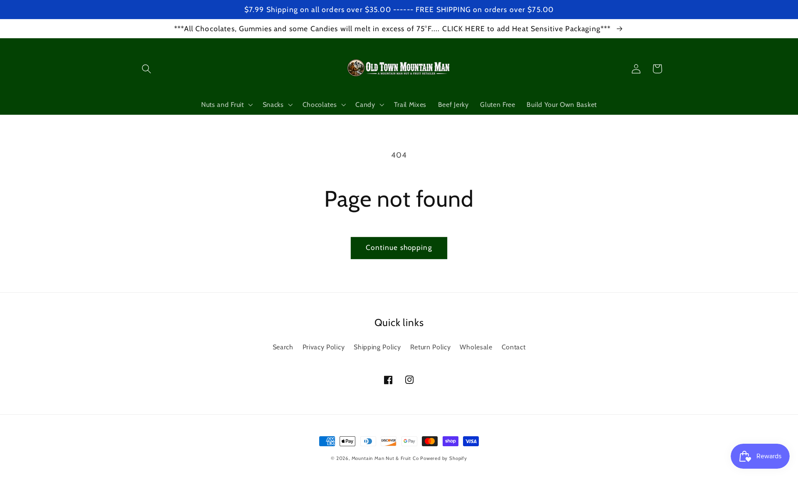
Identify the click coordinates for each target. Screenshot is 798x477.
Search (283, 347)
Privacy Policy (324, 347)
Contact (514, 347)
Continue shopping (399, 247)
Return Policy (430, 347)
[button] (147, 68)
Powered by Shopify (443, 458)
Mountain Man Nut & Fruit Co (385, 458)
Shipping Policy (377, 347)
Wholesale (476, 347)
